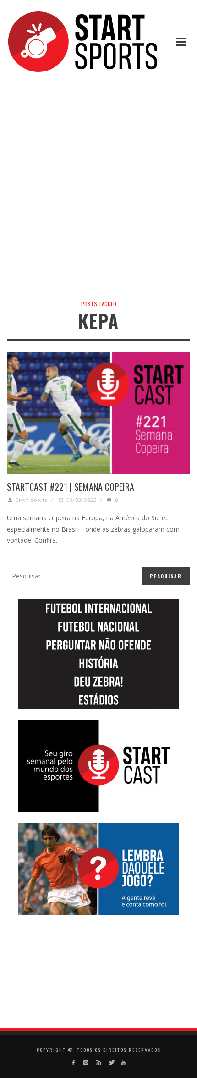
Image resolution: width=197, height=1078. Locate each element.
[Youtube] (123, 1062)
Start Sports (32, 499)
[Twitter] (111, 1062)
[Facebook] (73, 1062)
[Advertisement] (98, 181)
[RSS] (98, 1062)
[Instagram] (86, 1062)
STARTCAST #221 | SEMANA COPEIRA (70, 487)
